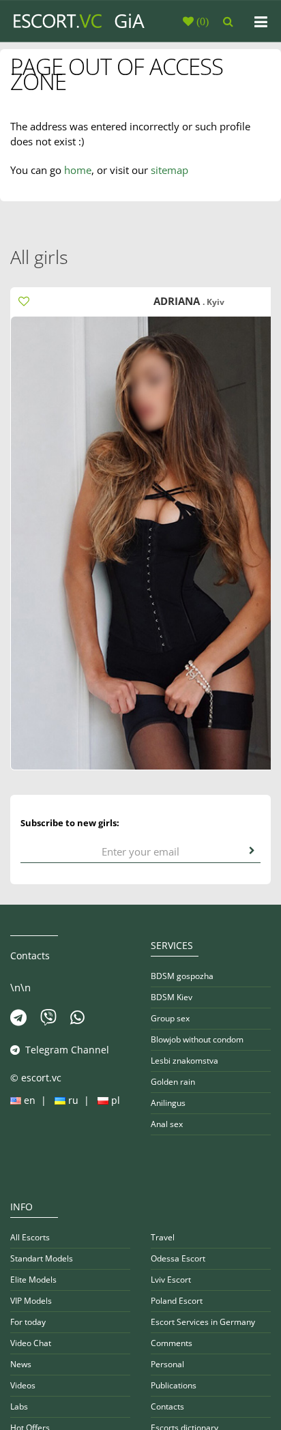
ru (73, 1100)
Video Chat (30, 1343)
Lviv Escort (171, 1279)
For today (28, 1322)
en (29, 1100)
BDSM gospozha (182, 976)
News (20, 1364)
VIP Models (31, 1301)
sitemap (169, 170)
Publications (173, 1385)
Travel (163, 1237)
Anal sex (167, 1124)
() (201, 21)
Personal (167, 1364)
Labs (19, 1406)
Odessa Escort (178, 1258)
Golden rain (173, 1082)
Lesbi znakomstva (184, 1060)
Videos (22, 1385)
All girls (39, 256)
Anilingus (168, 1103)
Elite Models (33, 1279)
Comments (171, 1343)
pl (114, 1100)
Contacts (167, 1406)
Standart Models (41, 1258)
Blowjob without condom (197, 1039)
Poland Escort (177, 1301)
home (77, 170)
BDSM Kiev (171, 997)
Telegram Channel (64, 1049)
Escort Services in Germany (203, 1322)
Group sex (170, 1018)
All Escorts (30, 1237)
